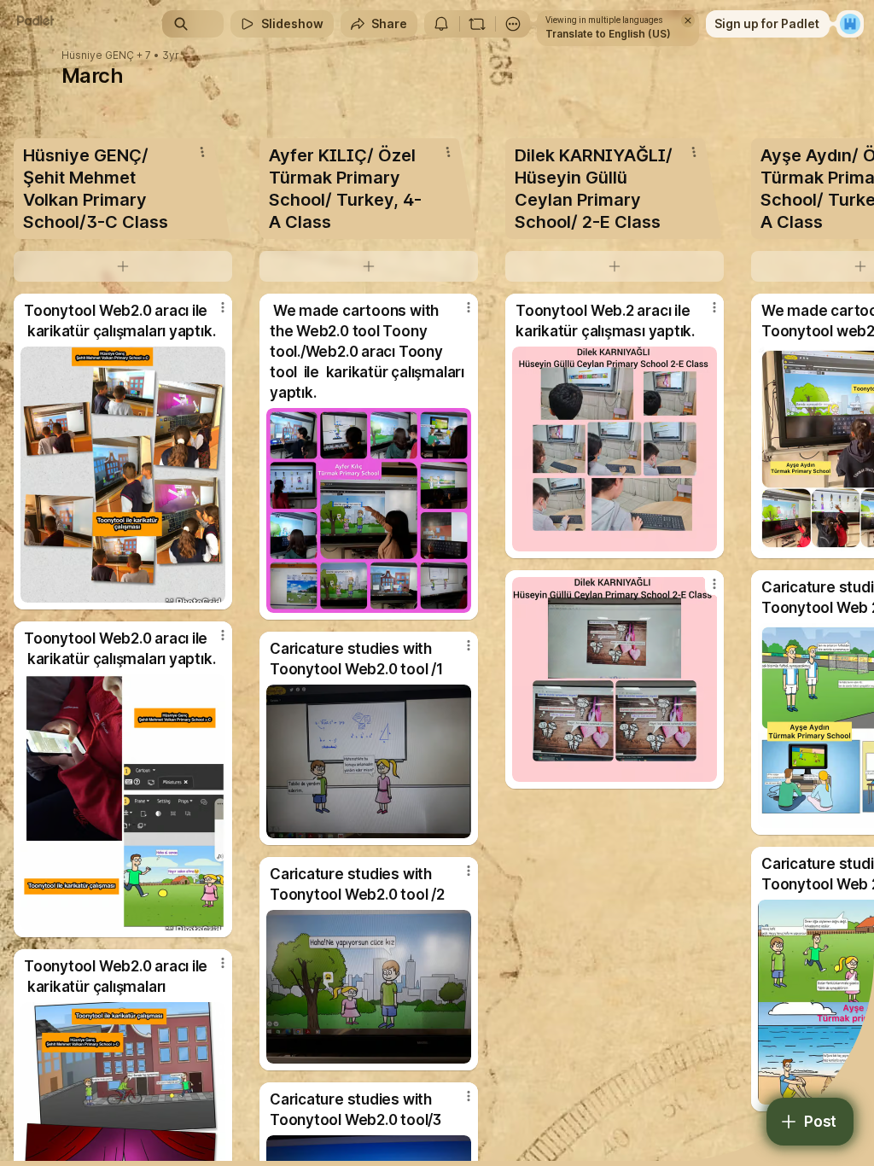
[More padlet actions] (513, 24)
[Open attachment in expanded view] (122, 475)
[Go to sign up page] (850, 24)
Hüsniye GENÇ (97, 55)
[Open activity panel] (441, 24)
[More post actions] (211, 314)
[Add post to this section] (123, 266)
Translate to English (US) (608, 33)
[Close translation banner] (688, 20)
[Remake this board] (477, 24)
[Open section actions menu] (202, 152)
